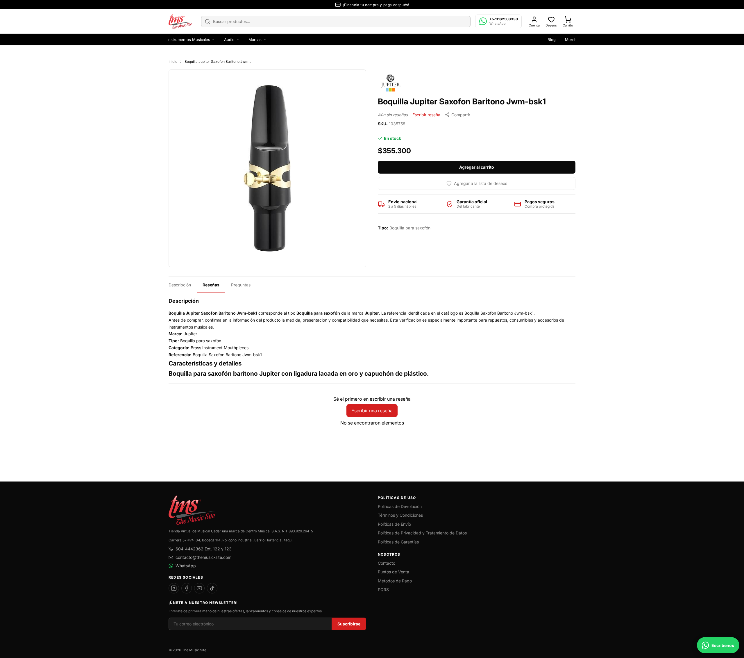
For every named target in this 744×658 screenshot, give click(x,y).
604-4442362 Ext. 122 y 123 (204, 548)
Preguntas (241, 284)
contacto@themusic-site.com (203, 557)
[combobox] (336, 21)
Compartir (460, 114)
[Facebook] (186, 588)
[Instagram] (174, 588)
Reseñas (211, 284)
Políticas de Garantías (398, 541)
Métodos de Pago (395, 580)
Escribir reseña (426, 114)
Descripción (180, 284)
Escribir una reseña (372, 410)
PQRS (383, 589)
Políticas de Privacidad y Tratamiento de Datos (422, 532)
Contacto (386, 563)
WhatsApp (186, 565)
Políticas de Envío (394, 524)
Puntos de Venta (393, 571)
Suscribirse (348, 623)
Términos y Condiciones (400, 515)
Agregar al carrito (476, 167)
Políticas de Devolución (400, 506)
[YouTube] (199, 588)
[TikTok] (212, 588)
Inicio (173, 61)
